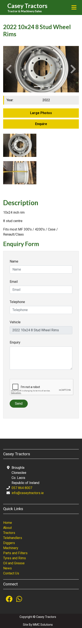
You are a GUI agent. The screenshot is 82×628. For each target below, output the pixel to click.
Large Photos (41, 113)
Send (18, 404)
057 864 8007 (22, 488)
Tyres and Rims (14, 558)
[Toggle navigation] (74, 7)
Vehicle (15, 322)
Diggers (9, 543)
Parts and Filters (15, 553)
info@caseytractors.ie (28, 493)
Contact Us (11, 573)
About (7, 528)
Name (14, 261)
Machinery (10, 548)
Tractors (9, 533)
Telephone (17, 302)
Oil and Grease (14, 563)
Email (14, 282)
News (7, 568)
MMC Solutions (43, 624)
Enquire (41, 124)
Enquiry (15, 342)
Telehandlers (12, 538)
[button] (9, 69)
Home (7, 523)
